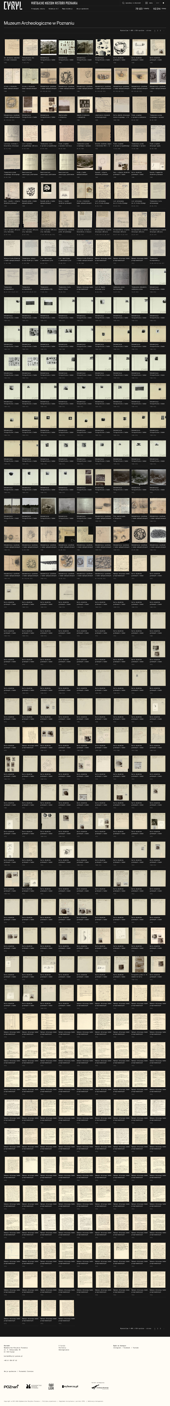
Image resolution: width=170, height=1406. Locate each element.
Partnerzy (62, 1348)
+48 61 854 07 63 (10, 1360)
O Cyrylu (62, 1346)
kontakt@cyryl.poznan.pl (13, 1356)
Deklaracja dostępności (95, 1401)
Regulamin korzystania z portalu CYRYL (72, 1401)
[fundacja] (100, 1386)
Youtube (136, 1348)
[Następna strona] (164, 30)
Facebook (126, 1348)
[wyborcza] (74, 1386)
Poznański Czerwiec (26, 1371)
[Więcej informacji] (12, 47)
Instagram (117, 1348)
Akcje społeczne (10, 1371)
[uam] (53, 1386)
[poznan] (13, 1386)
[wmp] (35, 1386)
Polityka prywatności (49, 1401)
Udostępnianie (64, 1350)
